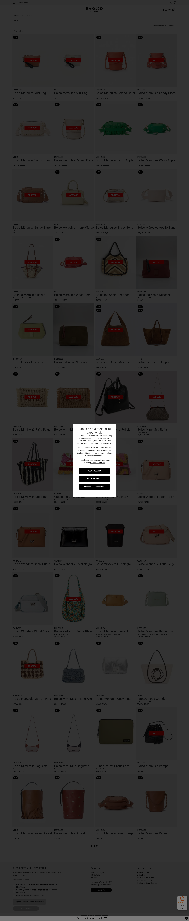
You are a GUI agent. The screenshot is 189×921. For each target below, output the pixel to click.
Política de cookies (97, 463)
